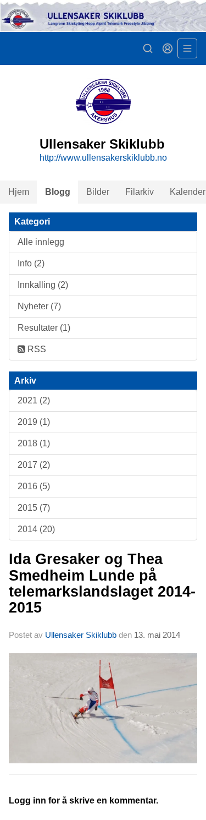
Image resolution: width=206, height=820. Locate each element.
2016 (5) (34, 486)
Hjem (18, 191)
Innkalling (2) (43, 284)
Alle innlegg (41, 242)
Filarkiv (139, 191)
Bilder (97, 191)
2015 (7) (34, 507)
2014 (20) (36, 529)
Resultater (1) (44, 327)
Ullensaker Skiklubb (80, 634)
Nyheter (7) (39, 306)
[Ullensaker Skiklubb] (103, 16)
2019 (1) (34, 422)
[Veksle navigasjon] (187, 48)
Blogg (57, 191)
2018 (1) (34, 443)
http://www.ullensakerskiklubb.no (103, 157)
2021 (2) (34, 400)
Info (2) (31, 263)
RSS (35, 349)
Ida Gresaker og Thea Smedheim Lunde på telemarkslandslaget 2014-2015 (102, 583)
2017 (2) (34, 464)
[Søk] (148, 48)
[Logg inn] (167, 48)
